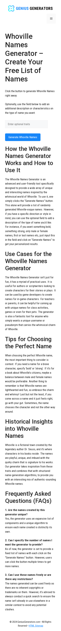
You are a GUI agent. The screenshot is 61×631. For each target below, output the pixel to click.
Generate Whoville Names (22, 137)
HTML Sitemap (36, 625)
